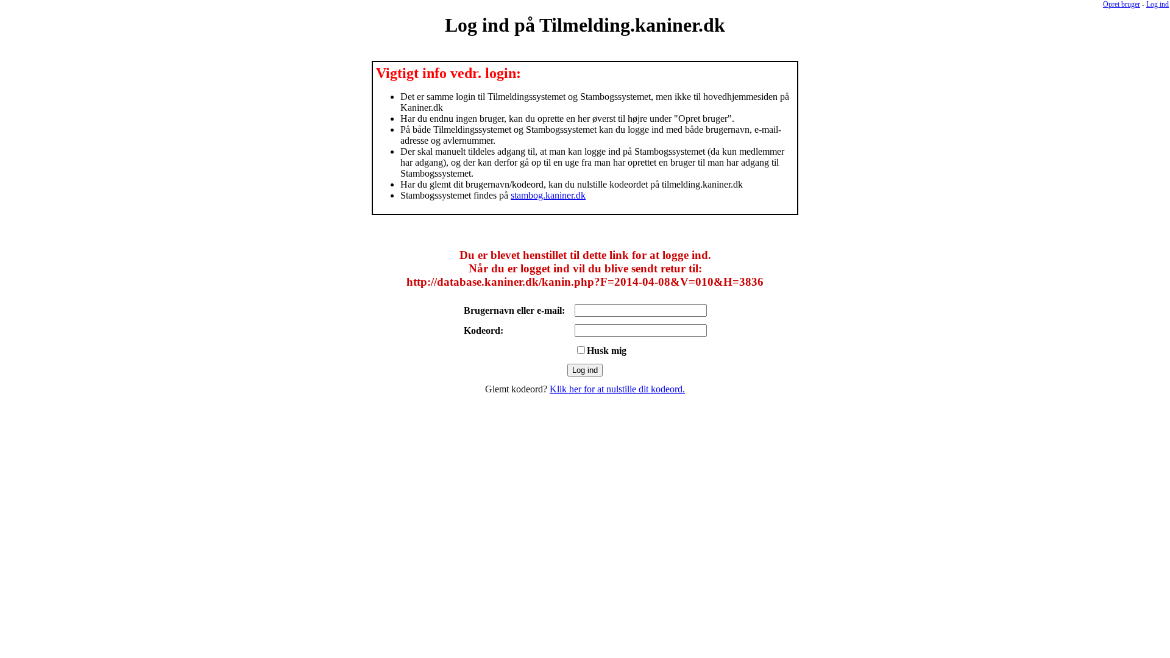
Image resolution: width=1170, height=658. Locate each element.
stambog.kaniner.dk (548, 195)
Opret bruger (1121, 4)
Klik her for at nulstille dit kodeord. (617, 389)
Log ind (1157, 4)
